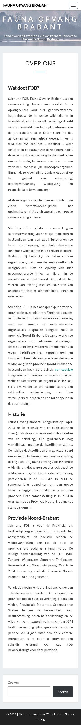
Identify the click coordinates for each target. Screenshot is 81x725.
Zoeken (13, 682)
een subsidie (64, 369)
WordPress (54, 714)
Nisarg (40, 719)
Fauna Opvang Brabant (26, 5)
